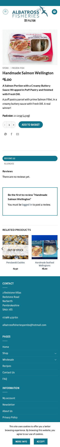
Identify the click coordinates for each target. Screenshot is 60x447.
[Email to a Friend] (17, 134)
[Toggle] (56, 353)
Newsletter (8, 404)
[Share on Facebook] (11, 134)
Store (5, 68)
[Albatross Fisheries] (30, 12)
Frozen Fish (18, 68)
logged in (27, 204)
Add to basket (31, 124)
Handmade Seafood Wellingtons (44, 264)
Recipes (6, 366)
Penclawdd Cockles (15, 262)
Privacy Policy (10, 417)
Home (5, 346)
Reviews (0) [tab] (9, 158)
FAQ (4, 378)
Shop (5, 353)
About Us (7, 411)
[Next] (57, 255)
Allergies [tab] (9, 163)
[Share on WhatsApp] (5, 134)
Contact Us (8, 372)
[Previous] (3, 255)
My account (8, 398)
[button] (5, 11)
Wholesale (8, 359)
